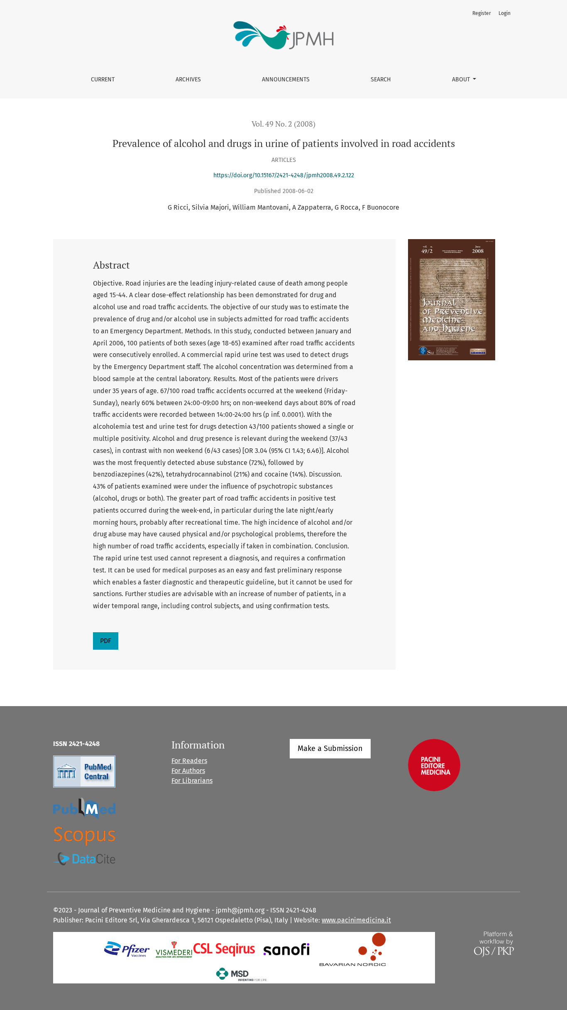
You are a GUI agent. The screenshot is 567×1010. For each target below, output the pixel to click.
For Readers (189, 761)
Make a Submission (330, 748)
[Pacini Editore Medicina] (434, 764)
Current (103, 79)
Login (505, 13)
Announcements (286, 79)
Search (381, 79)
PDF (105, 641)
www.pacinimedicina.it (356, 920)
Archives (188, 79)
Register (481, 13)
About (462, 79)
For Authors (188, 771)
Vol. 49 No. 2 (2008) (283, 124)
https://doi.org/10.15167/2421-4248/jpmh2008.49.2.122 (283, 175)
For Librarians (192, 781)
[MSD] (241, 974)
